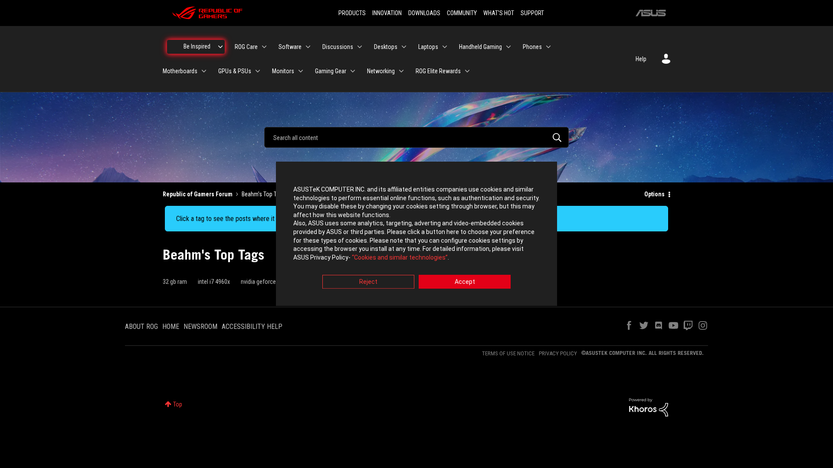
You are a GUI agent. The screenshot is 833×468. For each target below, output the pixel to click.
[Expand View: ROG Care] (264, 47)
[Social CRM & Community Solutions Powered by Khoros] (648, 406)
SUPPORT (532, 13)
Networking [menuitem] (381, 71)
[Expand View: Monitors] (300, 71)
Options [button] (654, 194)
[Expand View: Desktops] (404, 47)
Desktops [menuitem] (385, 46)
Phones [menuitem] (532, 46)
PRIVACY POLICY (558, 353)
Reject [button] (368, 282)
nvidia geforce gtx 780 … (270, 281)
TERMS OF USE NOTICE (508, 353)
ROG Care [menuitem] (246, 46)
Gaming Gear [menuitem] (330, 71)
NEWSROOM (200, 326)
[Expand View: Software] (308, 47)
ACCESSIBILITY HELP (252, 326)
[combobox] (416, 137)
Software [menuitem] (290, 46)
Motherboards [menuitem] (180, 71)
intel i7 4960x (214, 281)
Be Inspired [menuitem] (197, 46)
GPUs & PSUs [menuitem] (234, 71)
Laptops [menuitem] (428, 46)
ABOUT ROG (141, 326)
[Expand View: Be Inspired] (220, 46)
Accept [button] (465, 282)
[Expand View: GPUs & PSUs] (257, 71)
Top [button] (177, 404)
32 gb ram (175, 281)
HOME (170, 326)
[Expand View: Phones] (548, 47)
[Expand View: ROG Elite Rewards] (467, 71)
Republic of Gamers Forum (198, 194)
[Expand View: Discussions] (359, 47)
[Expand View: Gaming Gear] (352, 71)
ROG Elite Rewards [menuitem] (438, 71)
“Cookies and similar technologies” (400, 257)
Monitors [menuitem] (283, 71)
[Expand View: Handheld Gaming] (508, 47)
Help (641, 58)
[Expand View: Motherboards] (204, 71)
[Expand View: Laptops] (444, 47)
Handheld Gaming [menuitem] (480, 46)
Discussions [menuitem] (337, 46)
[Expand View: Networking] (401, 71)
